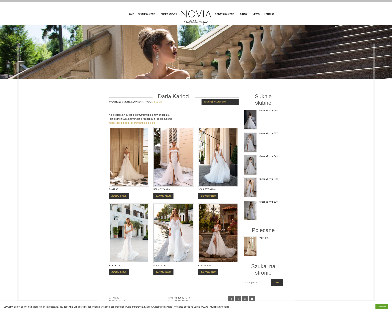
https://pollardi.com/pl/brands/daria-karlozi (132, 122)
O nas (243, 14)
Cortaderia (204, 265)
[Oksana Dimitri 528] (250, 210)
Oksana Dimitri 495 (268, 110)
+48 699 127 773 (182, 298)
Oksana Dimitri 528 (268, 202)
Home (131, 14)
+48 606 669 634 (182, 301)
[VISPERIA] (250, 246)
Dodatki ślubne (224, 14)
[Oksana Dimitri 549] (250, 165)
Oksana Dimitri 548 (268, 179)
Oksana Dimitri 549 (268, 156)
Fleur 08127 (159, 265)
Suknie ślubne (146, 14)
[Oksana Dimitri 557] (250, 142)
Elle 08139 (114, 265)
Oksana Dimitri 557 (268, 133)
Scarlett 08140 (207, 189)
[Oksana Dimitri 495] (250, 119)
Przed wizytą (169, 14)
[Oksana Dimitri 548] (250, 187)
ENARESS (113, 189)
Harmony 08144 (161, 189)
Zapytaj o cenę (118, 196)
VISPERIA (264, 238)
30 (153, 102)
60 (157, 102)
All (160, 102)
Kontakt (269, 14)
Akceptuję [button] (381, 307)
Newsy (256, 14)
